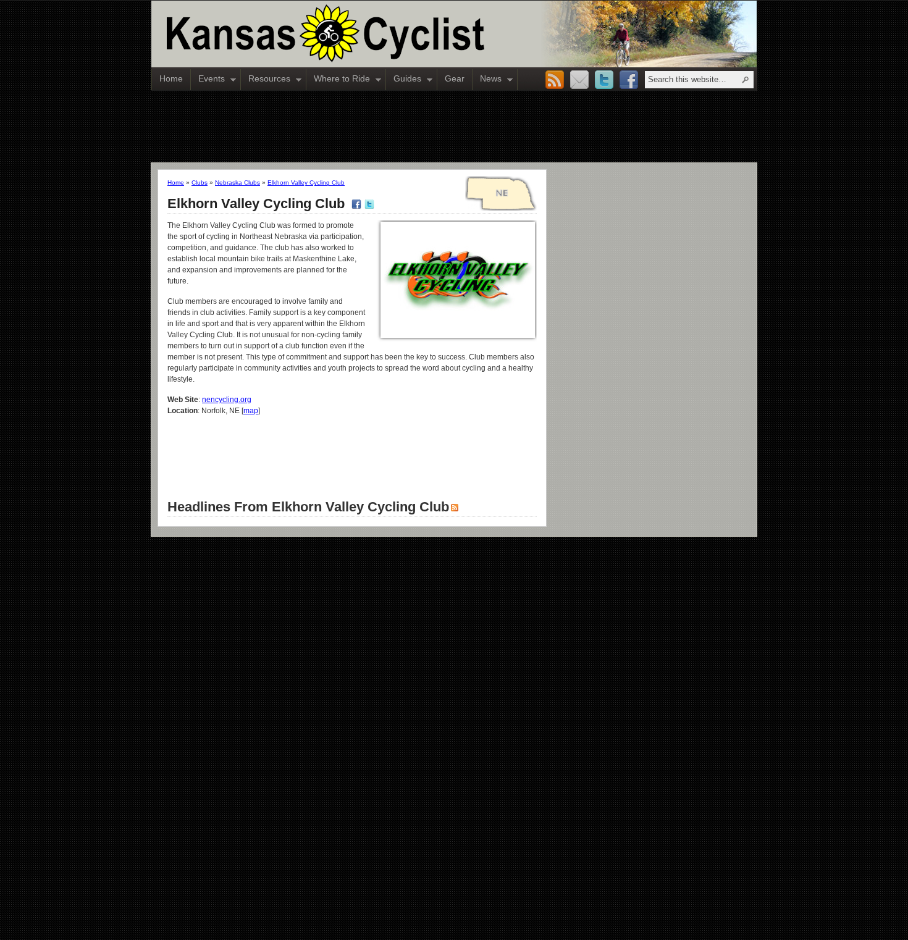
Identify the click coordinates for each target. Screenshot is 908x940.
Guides (403, 79)
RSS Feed (555, 80)
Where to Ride (338, 79)
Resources (265, 79)
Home (171, 78)
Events (208, 79)
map (250, 410)
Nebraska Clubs (237, 182)
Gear (455, 78)
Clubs (199, 182)
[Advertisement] (454, 126)
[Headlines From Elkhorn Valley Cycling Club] (453, 506)
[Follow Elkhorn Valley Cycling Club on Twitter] (367, 203)
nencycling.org (226, 399)
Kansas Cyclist (376, 34)
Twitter (604, 80)
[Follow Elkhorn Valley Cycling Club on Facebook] (354, 203)
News (487, 79)
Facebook (629, 80)
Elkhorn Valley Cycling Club (306, 182)
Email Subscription (579, 80)
